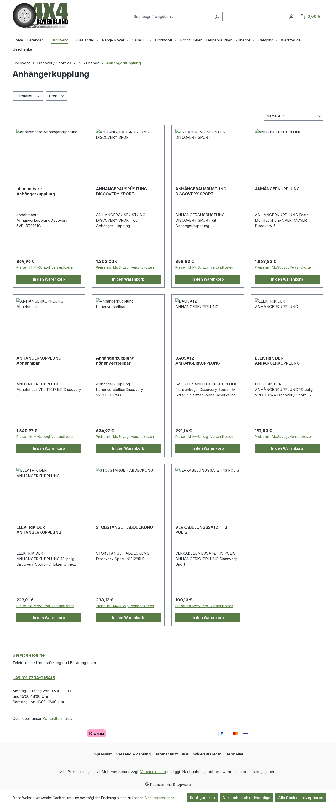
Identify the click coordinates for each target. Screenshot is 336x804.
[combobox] (171, 16)
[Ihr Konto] (291, 16)
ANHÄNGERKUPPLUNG (277, 188)
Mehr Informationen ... (161, 798)
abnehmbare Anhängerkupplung (35, 191)
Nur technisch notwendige (246, 797)
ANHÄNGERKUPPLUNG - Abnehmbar (40, 360)
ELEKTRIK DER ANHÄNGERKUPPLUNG (277, 360)
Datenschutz (166, 754)
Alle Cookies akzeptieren (300, 797)
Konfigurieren (202, 797)
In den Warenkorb (49, 279)
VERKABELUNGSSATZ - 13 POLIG (201, 530)
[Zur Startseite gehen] (40, 15)
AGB (185, 754)
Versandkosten (153, 771)
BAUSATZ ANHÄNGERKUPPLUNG (197, 360)
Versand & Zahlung (133, 754)
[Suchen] (217, 16)
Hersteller (25, 96)
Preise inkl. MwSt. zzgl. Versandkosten (45, 267)
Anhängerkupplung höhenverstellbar (115, 360)
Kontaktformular (57, 718)
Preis (54, 96)
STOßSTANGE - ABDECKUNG (124, 527)
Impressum (102, 754)
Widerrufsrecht (207, 754)
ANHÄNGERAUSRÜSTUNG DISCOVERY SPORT (121, 191)
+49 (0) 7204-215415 (34, 677)
